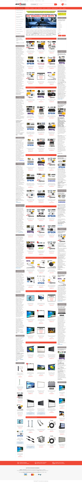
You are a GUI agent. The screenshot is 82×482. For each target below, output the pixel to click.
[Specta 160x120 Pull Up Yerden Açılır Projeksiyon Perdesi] (41, 314)
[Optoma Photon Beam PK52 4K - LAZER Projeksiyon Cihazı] (51, 61)
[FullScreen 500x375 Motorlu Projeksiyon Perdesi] (61, 400)
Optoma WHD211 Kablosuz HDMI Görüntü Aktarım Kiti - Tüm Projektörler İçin (41, 270)
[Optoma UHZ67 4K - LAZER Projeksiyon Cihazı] (51, 94)
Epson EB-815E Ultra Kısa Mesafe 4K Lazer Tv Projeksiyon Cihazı (41, 200)
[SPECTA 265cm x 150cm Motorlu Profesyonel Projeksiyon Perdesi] (51, 367)
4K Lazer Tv (17, 139)
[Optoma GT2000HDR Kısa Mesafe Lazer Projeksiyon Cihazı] (51, 162)
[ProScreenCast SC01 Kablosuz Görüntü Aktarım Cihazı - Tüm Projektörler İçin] (20, 407)
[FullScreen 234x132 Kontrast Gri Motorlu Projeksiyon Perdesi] (51, 330)
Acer (59, 28)
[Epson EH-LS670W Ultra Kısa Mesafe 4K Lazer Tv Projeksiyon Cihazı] (30, 143)
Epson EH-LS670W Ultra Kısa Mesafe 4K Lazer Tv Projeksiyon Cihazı (30, 149)
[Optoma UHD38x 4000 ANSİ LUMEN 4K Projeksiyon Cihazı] (30, 94)
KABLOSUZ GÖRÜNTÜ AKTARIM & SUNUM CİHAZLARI (34, 257)
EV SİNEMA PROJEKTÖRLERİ (30, 87)
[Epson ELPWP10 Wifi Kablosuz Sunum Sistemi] (41, 280)
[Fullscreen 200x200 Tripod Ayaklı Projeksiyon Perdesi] (41, 298)
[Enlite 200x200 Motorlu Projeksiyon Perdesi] (41, 76)
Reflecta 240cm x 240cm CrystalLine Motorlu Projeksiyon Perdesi (41, 391)
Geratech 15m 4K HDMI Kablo (30, 444)
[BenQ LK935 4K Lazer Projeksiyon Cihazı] (30, 229)
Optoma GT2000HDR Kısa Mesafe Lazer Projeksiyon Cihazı (51, 168)
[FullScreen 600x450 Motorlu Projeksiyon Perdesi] (30, 330)
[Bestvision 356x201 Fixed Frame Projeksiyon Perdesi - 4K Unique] (61, 439)
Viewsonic (60, 27)
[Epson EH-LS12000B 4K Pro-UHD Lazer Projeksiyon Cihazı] (51, 110)
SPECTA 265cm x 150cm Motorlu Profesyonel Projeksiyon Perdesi (51, 373)
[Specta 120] (51, 385)
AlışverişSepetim (65, 4)
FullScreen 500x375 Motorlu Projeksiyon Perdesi (62, 406)
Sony (59, 23)
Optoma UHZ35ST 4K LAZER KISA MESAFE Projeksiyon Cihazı (52, 200)
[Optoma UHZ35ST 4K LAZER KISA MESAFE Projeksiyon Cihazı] (51, 194)
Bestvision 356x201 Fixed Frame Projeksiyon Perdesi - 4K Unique (62, 445)
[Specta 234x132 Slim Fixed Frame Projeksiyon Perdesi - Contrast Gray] (41, 367)
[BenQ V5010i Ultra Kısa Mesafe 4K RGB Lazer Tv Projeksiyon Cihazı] (51, 126)
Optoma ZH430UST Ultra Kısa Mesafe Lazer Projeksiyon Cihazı (41, 184)
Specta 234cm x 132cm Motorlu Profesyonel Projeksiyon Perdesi (30, 355)
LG (59, 31)
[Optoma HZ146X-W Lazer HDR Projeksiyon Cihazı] (30, 76)
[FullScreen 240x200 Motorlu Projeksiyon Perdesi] (20, 449)
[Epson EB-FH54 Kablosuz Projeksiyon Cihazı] (30, 61)
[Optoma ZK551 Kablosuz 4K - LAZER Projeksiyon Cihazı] (41, 229)
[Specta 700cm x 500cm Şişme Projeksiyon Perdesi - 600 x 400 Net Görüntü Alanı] (61, 426)
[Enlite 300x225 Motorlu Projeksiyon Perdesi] (51, 298)
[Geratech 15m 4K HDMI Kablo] (30, 439)
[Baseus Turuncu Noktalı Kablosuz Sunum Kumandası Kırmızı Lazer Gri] (20, 368)
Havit (60, 33)
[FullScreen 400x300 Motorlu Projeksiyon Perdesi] (30, 314)
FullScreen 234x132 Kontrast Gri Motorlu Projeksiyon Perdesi (51, 336)
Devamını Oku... (60, 153)
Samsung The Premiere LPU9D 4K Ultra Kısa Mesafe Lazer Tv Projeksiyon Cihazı (51, 184)
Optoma (60, 24)
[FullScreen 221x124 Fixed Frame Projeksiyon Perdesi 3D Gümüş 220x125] (30, 385)
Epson (60, 22)
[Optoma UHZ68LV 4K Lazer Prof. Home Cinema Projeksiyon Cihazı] (41, 143)
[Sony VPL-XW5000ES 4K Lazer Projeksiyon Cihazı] (41, 126)
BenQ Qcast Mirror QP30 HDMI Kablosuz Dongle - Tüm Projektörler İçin (52, 82)
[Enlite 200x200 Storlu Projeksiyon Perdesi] (20, 421)
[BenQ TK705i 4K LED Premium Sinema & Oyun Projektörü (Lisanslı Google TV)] (30, 110)
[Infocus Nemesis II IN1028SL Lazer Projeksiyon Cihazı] (41, 213)
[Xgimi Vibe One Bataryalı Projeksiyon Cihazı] (51, 45)
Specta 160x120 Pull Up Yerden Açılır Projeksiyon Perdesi (41, 320)
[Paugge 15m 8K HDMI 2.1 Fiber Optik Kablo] (51, 424)
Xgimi (60, 32)
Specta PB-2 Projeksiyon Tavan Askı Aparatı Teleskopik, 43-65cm (30, 430)
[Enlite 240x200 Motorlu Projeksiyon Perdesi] (41, 330)
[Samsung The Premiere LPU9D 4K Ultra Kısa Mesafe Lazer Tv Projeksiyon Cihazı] (51, 178)
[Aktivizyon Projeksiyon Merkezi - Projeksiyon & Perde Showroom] (20, 5)
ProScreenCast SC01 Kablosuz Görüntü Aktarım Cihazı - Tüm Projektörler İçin (52, 270)
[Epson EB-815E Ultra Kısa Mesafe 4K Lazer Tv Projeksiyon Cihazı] (41, 194)
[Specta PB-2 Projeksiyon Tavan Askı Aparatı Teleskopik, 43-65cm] (30, 424)
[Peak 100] (41, 349)
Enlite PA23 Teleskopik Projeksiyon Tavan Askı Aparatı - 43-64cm (20, 387)
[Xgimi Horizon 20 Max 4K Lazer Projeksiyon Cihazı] (51, 143)
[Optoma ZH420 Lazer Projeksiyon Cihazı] (51, 245)
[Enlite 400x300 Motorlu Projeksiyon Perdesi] (61, 414)
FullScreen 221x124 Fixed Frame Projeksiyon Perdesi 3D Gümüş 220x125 (30, 391)
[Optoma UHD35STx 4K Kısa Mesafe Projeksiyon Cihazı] (30, 194)
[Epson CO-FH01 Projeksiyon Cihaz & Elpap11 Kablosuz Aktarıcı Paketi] (20, 433)
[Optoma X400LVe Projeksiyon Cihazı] (20, 395)
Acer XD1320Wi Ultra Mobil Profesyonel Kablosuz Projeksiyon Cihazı (41, 252)
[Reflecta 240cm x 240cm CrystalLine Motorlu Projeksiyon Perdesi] (41, 385)
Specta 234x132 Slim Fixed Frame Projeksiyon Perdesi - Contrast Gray (41, 373)
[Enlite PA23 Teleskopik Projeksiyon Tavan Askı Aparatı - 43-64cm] (20, 382)
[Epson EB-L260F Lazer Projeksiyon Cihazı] (51, 213)
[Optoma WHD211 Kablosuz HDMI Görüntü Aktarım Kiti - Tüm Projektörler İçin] (41, 264)
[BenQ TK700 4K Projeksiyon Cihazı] (41, 94)
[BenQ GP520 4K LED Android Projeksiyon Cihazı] (41, 45)
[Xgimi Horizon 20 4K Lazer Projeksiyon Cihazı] (41, 110)
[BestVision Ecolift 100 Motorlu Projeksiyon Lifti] (41, 439)
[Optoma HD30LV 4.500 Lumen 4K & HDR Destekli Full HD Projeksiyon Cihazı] (30, 45)
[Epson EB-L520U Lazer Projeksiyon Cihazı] (51, 229)
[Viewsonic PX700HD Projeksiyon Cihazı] (41, 61)
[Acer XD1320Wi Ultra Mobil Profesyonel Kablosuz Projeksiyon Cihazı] (41, 245)
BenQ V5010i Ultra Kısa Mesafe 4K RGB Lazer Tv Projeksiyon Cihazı (51, 133)
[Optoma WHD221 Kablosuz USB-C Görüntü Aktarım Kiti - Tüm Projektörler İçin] (51, 280)
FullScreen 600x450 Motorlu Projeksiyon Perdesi (62, 393)
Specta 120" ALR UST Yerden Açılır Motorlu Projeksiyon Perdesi (52, 391)
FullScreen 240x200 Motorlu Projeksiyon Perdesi (20, 454)
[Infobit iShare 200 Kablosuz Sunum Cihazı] (30, 280)
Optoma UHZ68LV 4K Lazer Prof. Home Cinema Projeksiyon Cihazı (41, 149)
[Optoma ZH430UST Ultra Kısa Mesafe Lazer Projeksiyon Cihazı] (41, 178)
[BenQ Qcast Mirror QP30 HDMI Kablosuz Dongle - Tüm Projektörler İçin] (51, 76)
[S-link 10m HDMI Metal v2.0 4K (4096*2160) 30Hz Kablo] (41, 424)
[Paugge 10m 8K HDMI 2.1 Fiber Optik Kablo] (51, 439)
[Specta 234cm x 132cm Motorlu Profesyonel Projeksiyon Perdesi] (30, 349)
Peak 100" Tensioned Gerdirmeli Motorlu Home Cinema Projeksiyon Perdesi (41, 355)
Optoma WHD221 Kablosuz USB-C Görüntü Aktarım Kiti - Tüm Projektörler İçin (52, 286)
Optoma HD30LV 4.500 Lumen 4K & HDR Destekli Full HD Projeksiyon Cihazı (30, 51)
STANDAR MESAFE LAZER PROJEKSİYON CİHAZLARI (34, 206)
